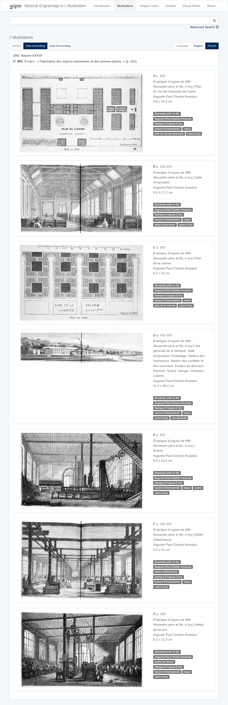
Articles (171, 6)
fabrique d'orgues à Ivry (168, 123)
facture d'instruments (167, 128)
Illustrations (125, 6)
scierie (198, 487)
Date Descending (60, 45)
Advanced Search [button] (202, 27)
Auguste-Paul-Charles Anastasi (173, 118)
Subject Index (149, 6)
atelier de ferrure (164, 661)
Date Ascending (35, 45)
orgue (187, 128)
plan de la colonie (165, 305)
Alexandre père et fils (167, 113)
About (211, 6)
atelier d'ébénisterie (166, 572)
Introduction (102, 6)
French (212, 45)
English (198, 45)
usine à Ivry (194, 133)
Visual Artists (191, 6)
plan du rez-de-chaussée (169, 133)
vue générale (179, 418)
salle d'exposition (165, 224)
